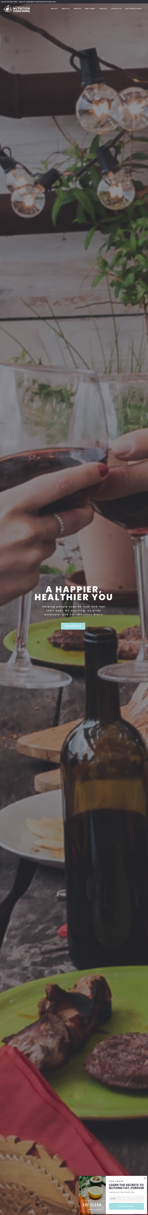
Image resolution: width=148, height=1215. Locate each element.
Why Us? (54, 9)
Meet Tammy (90, 9)
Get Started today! (134, 9)
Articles (103, 9)
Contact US (116, 9)
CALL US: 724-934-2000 (9, 2)
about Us (65, 9)
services (77, 9)
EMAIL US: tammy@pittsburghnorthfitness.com (37, 2)
